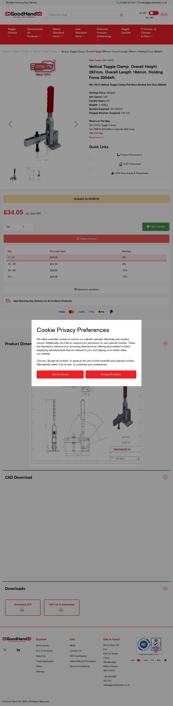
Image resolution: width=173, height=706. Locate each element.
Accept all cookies (111, 374)
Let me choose (60, 374)
